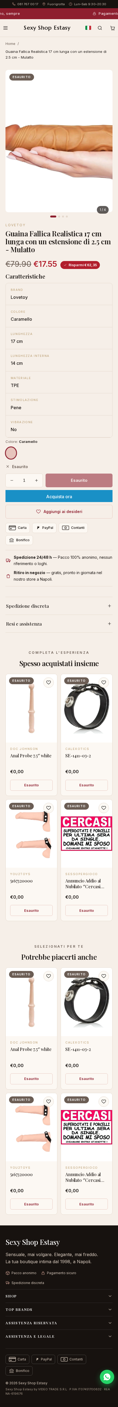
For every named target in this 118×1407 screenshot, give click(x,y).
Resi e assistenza (24, 624)
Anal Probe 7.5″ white (31, 755)
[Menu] (5, 27)
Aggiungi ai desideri (63, 511)
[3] (63, 216)
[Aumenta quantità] (36, 480)
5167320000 (21, 881)
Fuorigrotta (56, 4)
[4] (67, 216)
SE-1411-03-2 (78, 755)
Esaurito (31, 785)
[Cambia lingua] (88, 28)
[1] (53, 216)
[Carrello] (112, 27)
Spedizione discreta (27, 606)
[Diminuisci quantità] (12, 480)
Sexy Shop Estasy (47, 28)
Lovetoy (15, 225)
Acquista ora (59, 496)
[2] (59, 216)
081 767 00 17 (27, 4)
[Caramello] (10, 453)
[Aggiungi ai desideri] (48, 682)
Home (10, 43)
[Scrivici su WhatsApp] (107, 1377)
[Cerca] (99, 27)
